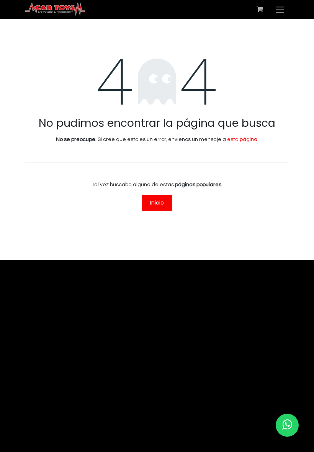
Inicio (157, 202)
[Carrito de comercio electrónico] (259, 9)
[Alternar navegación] (280, 9)
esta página (242, 139)
